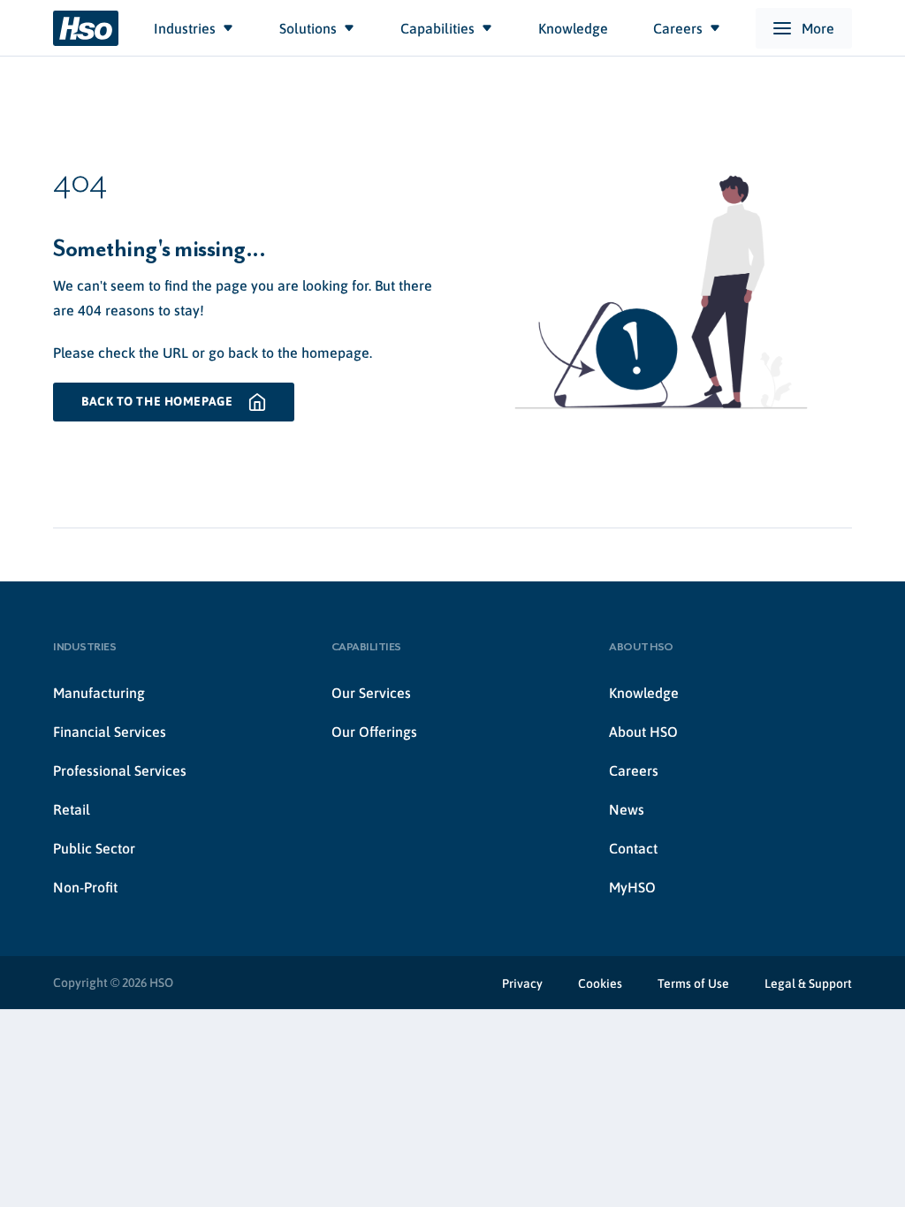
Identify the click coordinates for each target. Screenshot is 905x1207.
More (818, 28)
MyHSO (632, 887)
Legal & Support (808, 983)
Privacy (522, 983)
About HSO (643, 732)
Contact (633, 848)
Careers (633, 770)
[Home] (85, 28)
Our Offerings (374, 732)
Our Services (371, 693)
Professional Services (119, 770)
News (626, 809)
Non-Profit (85, 887)
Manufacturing (99, 693)
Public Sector (94, 848)
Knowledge (644, 693)
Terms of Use (693, 983)
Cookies (600, 983)
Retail (71, 809)
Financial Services (109, 732)
